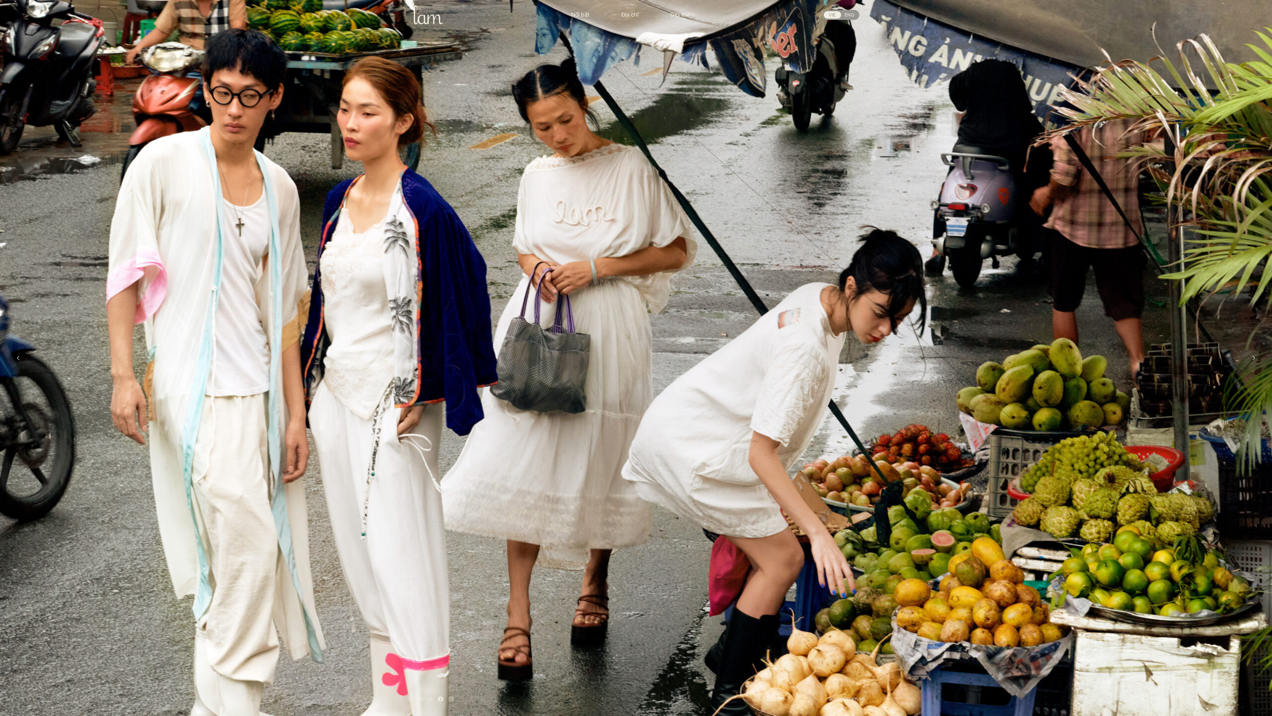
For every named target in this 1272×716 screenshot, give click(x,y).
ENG (849, 15)
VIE (832, 15)
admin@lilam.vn (847, 698)
